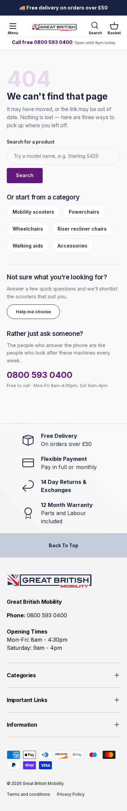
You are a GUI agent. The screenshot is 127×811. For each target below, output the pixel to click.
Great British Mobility (43, 783)
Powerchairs (84, 212)
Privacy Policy (71, 794)
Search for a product (31, 142)
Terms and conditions (28, 794)
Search (25, 175)
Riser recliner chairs (82, 229)
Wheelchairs (28, 229)
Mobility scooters (33, 212)
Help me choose (33, 311)
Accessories (72, 246)
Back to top (63, 545)
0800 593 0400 (39, 375)
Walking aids (28, 246)
